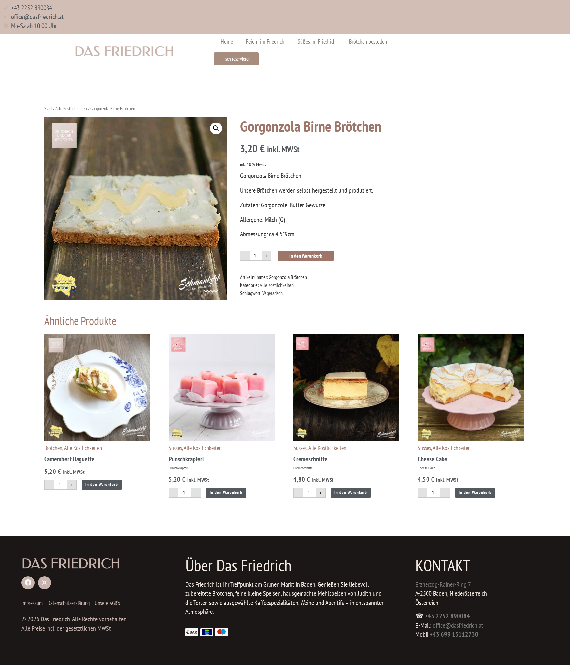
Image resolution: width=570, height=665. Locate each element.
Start (48, 108)
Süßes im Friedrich (317, 41)
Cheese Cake (432, 459)
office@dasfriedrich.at (458, 625)
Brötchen (53, 448)
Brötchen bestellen (368, 41)
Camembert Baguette (69, 459)
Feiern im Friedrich (265, 41)
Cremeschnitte (310, 459)
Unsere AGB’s (107, 603)
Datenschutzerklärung (69, 603)
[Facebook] (28, 582)
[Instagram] (44, 582)
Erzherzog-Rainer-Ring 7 (443, 584)
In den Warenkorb (305, 255)
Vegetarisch (272, 293)
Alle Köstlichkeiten (71, 108)
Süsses (175, 448)
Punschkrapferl (186, 459)
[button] (216, 128)
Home (227, 41)
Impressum (32, 603)
